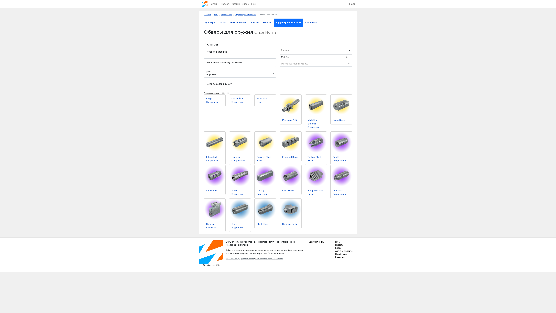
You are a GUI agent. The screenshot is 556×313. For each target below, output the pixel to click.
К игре (211, 22)
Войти (352, 4)
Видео (245, 4)
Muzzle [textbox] (314, 57)
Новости (225, 4)
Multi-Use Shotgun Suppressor (313, 124)
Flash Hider (262, 224)
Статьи (236, 4)
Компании (340, 257)
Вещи (254, 4)
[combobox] (316, 50)
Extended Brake (290, 157)
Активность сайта (344, 251)
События (254, 22)
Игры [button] (214, 4)
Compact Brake (290, 224)
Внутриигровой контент (288, 22)
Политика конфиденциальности (240, 259)
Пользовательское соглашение (269, 259)
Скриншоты (311, 22)
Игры (337, 242)
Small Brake (212, 190)
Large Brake (339, 120)
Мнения (267, 22)
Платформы (341, 254)
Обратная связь (316, 242)
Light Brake (288, 190)
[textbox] (315, 50)
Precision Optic (290, 120)
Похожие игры (238, 22)
